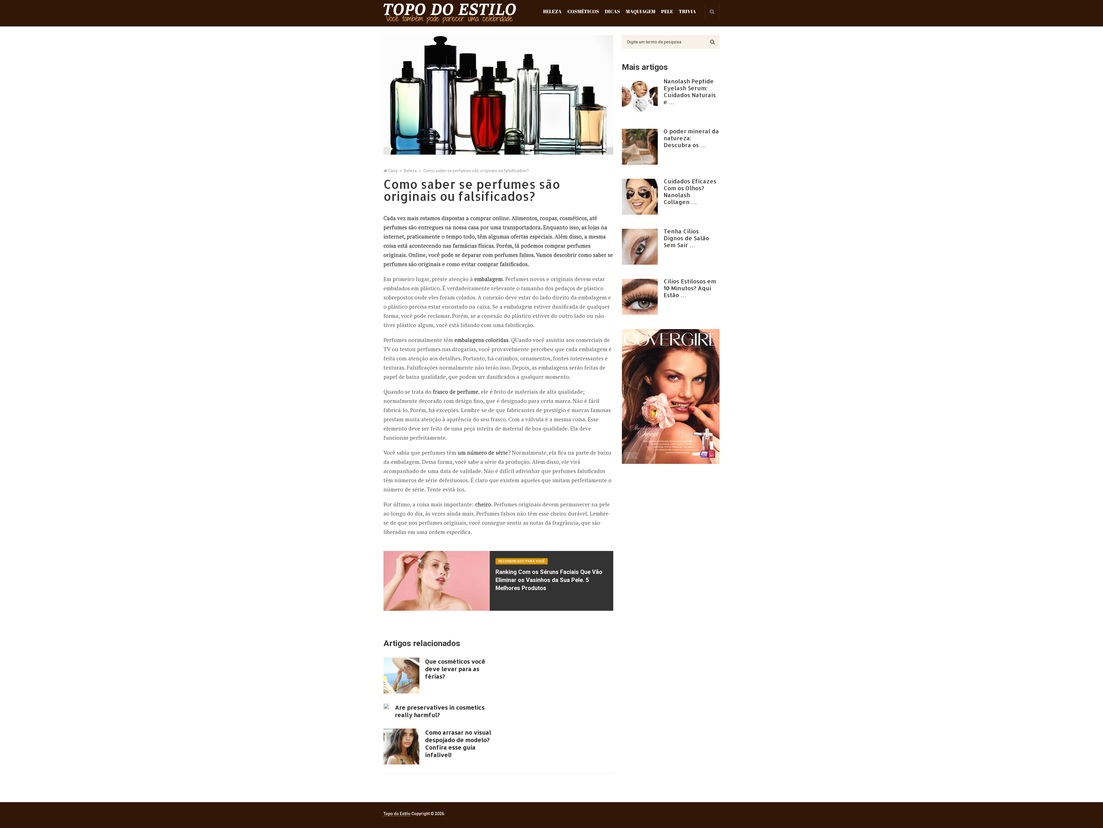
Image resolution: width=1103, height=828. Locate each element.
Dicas (612, 11)
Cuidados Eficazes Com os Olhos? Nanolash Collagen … (690, 191)
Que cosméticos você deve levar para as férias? (455, 669)
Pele (667, 11)
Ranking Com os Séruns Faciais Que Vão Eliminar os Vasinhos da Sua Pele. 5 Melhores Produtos (548, 579)
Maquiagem (640, 11)
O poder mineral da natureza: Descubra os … (691, 138)
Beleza (552, 11)
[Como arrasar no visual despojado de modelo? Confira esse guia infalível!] (401, 746)
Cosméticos (583, 11)
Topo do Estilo (396, 813)
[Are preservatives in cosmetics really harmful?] (386, 706)
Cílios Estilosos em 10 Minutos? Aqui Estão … (690, 288)
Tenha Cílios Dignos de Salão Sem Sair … (686, 238)
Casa (393, 170)
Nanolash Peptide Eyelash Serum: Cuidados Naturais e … (690, 91)
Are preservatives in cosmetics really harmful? (440, 711)
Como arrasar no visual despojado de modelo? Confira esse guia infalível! (458, 743)
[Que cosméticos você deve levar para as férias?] (401, 675)
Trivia (687, 11)
